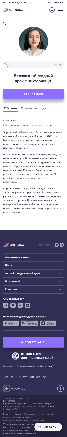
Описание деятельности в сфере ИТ (20, 424)
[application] (33, 64)
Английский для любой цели (22, 273)
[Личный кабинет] (52, 10)
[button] (60, 9)
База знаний (12, 281)
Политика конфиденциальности (18, 417)
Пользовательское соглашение (38, 414)
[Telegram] (62, 245)
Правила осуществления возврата (19, 434)
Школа (9, 265)
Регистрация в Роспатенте (29, 427)
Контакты (11, 289)
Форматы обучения (17, 257)
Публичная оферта (12, 414)
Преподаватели (26, 366)
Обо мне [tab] (10, 108)
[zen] (27, 305)
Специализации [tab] (35, 108)
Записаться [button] (33, 94)
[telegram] (5, 305)
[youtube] (13, 305)
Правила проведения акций (16, 430)
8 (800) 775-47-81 (33, 342)
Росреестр (8, 427)
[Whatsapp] (57, 245)
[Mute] (60, 64)
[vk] (20, 305)
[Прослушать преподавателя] (6, 64)
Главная (8, 366)
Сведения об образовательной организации (24, 421)
